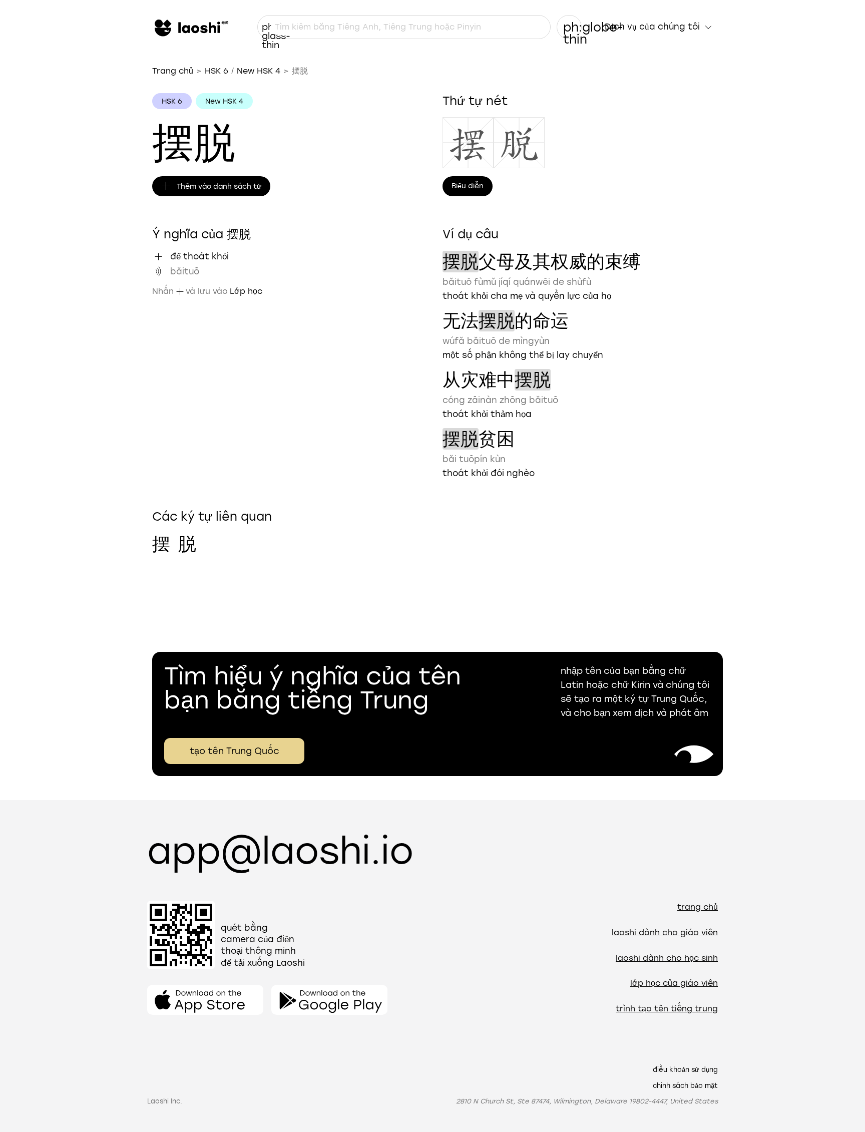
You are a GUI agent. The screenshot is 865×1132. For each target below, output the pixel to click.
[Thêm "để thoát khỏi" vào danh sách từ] (158, 256)
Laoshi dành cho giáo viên (665, 932)
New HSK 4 (258, 71)
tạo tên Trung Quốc (234, 751)
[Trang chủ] (190, 27)
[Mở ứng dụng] (205, 1000)
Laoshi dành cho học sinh (667, 958)
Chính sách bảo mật (685, 1085)
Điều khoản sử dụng (685, 1069)
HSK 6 (216, 71)
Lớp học (246, 291)
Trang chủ (172, 71)
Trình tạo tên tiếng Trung (667, 1008)
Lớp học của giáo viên (674, 983)
